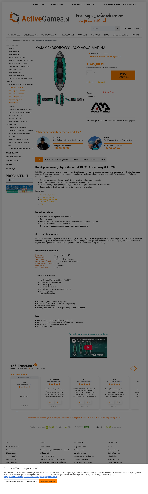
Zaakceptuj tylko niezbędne (14, 481)
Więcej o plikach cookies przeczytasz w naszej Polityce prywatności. (30, 476)
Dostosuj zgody (32, 481)
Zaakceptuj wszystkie (48, 481)
